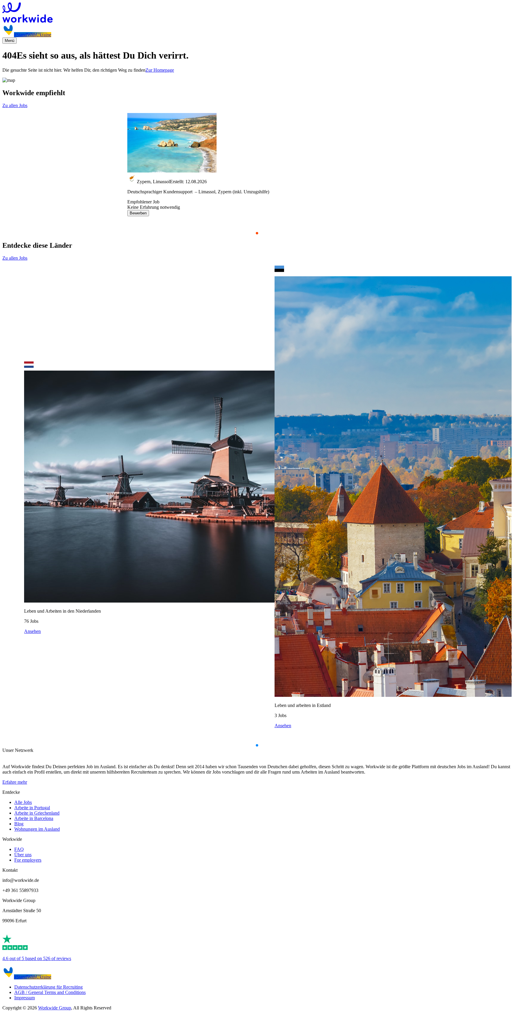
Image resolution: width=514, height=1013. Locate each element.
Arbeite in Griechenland (36, 813)
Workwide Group (54, 1007)
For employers (27, 860)
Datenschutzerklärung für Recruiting (48, 987)
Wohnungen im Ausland (37, 829)
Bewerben (138, 213)
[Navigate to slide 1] (257, 233)
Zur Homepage (159, 70)
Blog (18, 823)
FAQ (19, 849)
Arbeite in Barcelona (33, 818)
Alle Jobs (23, 802)
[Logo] (257, 13)
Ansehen (32, 631)
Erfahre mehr (14, 782)
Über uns (23, 854)
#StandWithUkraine (32, 34)
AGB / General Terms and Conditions (50, 992)
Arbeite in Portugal (32, 807)
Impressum (24, 997)
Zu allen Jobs (14, 105)
